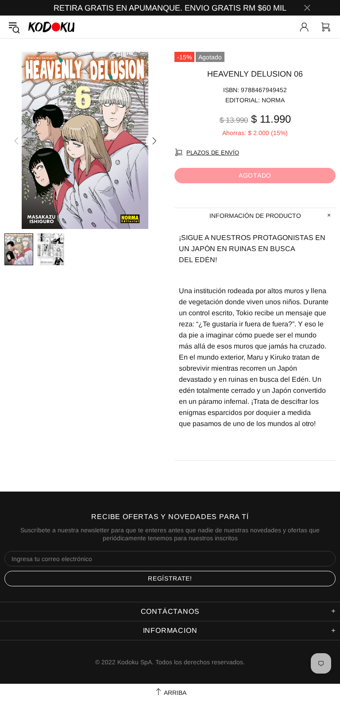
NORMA (273, 100)
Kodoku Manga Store (51, 27)
